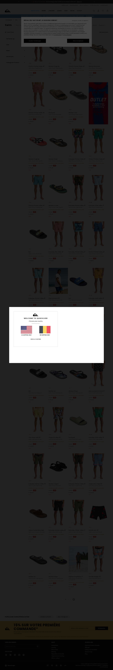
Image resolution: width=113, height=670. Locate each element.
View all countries (35, 339)
